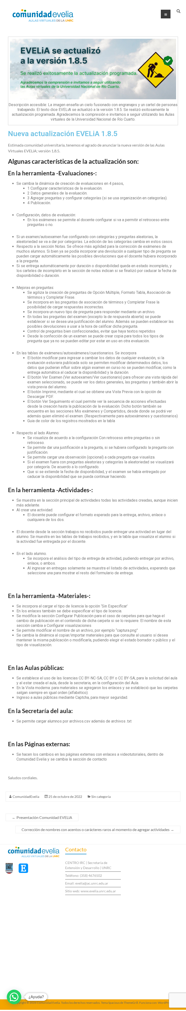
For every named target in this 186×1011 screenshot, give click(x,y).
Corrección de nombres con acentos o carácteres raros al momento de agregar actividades (98, 829)
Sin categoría (101, 796)
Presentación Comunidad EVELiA (42, 817)
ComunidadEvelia (26, 796)
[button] (14, 997)
